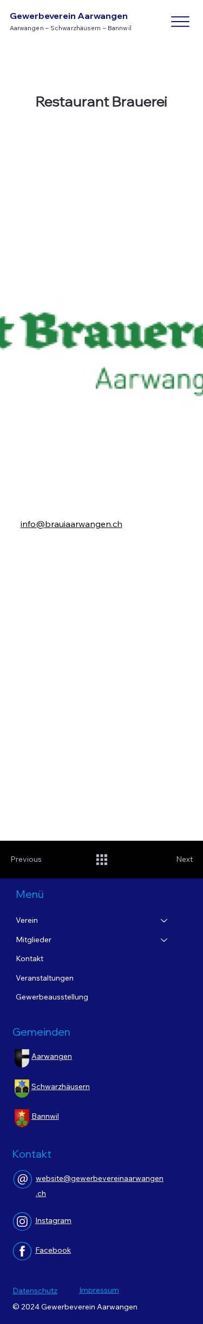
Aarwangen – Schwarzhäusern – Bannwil (71, 28)
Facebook (53, 1250)
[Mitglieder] (164, 940)
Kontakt (29, 958)
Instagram (53, 1220)
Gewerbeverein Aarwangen (69, 15)
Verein (27, 920)
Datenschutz (34, 1290)
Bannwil (45, 1116)
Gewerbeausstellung (52, 997)
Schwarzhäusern (60, 1086)
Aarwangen (51, 1056)
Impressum (99, 1290)
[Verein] (164, 920)
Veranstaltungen (45, 978)
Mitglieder (33, 939)
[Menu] (180, 21)
